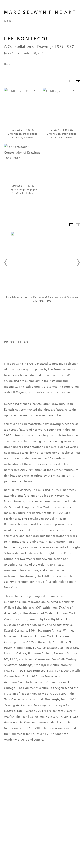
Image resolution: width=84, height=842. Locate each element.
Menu (9, 20)
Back (7, 64)
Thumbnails (78, 81)
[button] (5, 262)
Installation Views (71, 224)
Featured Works (71, 81)
